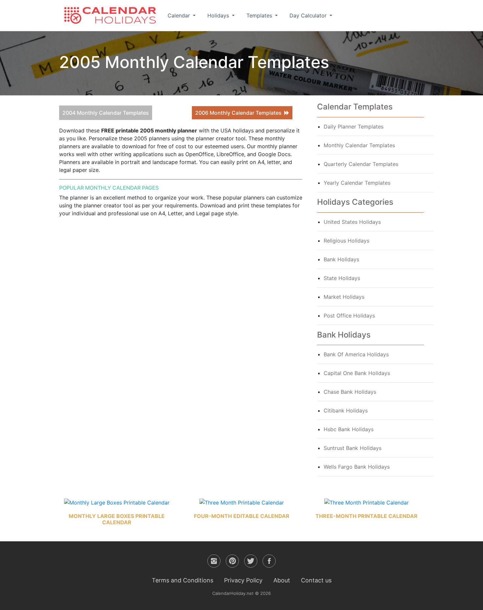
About (281, 580)
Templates (260, 15)
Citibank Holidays (346, 410)
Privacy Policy (243, 580)
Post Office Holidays (349, 315)
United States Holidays (352, 222)
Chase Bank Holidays (350, 391)
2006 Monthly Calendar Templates (239, 112)
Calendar (180, 15)
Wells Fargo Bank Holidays (357, 466)
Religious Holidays (346, 240)
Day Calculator (308, 15)
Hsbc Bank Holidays (349, 429)
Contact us (316, 580)
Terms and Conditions (182, 580)
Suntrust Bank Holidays (352, 448)
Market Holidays (344, 296)
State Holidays (342, 278)
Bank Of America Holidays (356, 354)
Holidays (219, 15)
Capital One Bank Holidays (357, 373)
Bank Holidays (341, 259)
